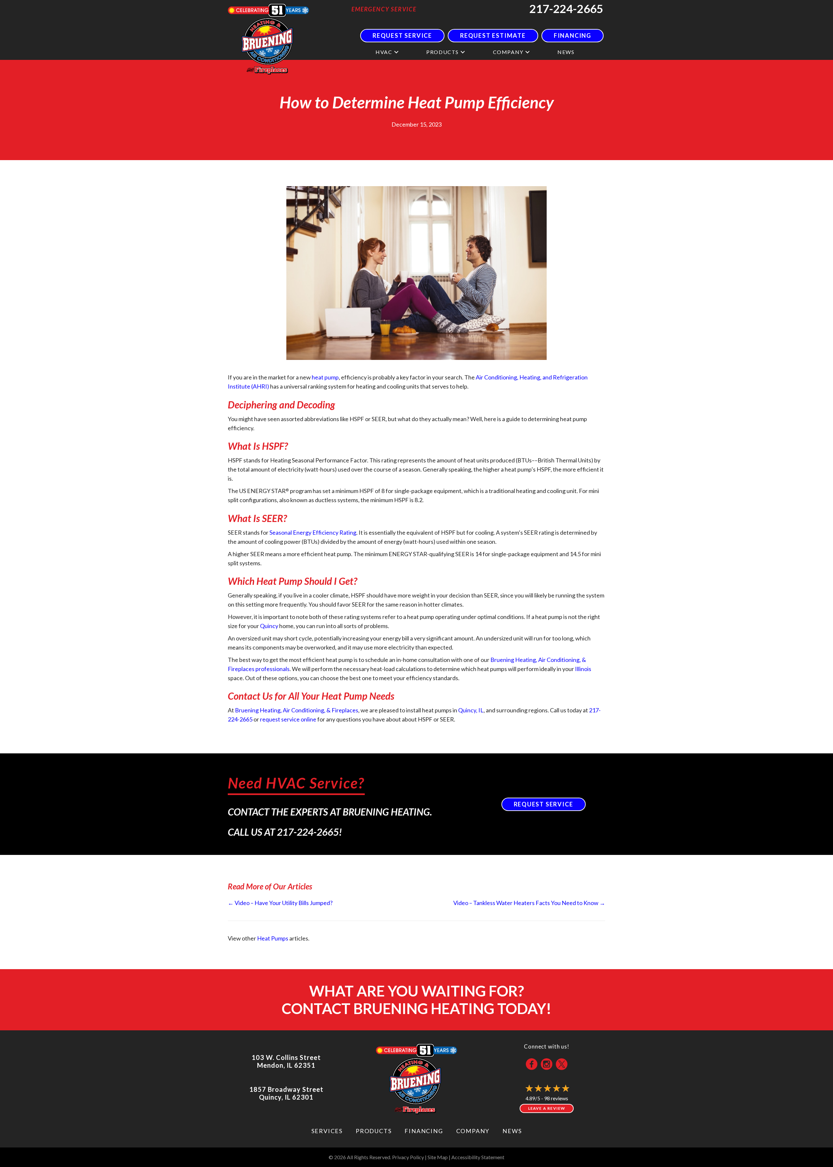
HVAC (384, 52)
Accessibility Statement (477, 1157)
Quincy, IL (471, 710)
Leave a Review (547, 1108)
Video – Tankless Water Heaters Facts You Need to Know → (529, 902)
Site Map (438, 1157)
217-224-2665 (566, 8)
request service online (288, 719)
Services (327, 1130)
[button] (396, 52)
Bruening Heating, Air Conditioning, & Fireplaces (296, 710)
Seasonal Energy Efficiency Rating (312, 532)
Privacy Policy (408, 1157)
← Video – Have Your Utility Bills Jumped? (280, 902)
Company (508, 52)
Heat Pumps (272, 938)
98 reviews (556, 1098)
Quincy (269, 625)
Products (442, 52)
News (565, 52)
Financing (423, 1130)
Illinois (583, 668)
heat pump (325, 377)
